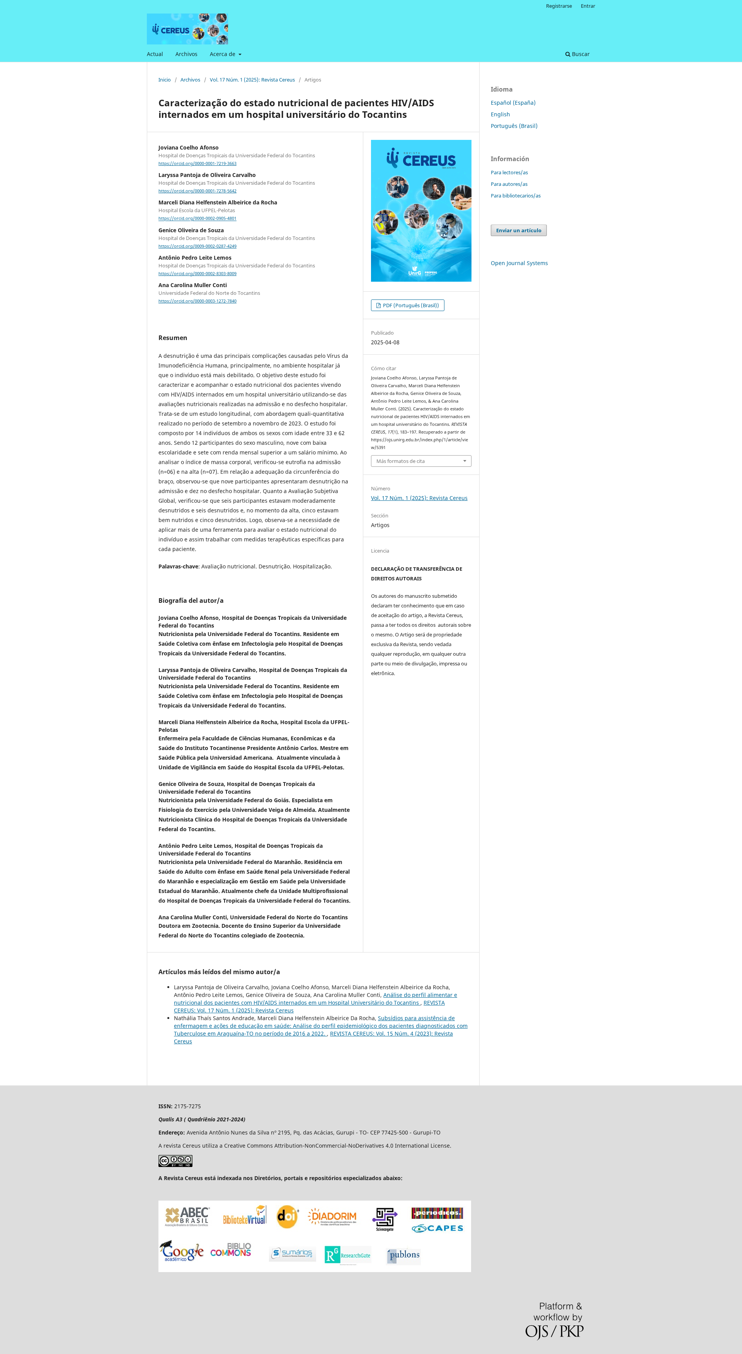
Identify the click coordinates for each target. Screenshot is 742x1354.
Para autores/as (509, 183)
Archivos (186, 54)
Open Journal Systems (519, 263)
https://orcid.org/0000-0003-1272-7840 (197, 301)
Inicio (164, 79)
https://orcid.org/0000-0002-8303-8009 (197, 273)
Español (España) (513, 102)
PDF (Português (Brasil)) (410, 305)
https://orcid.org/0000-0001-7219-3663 (197, 163)
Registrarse (559, 5)
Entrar (588, 5)
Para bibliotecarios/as (516, 195)
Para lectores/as (509, 172)
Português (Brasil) (514, 125)
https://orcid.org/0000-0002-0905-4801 (197, 218)
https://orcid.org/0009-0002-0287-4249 (197, 246)
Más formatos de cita (400, 461)
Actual (155, 54)
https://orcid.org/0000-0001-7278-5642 (197, 191)
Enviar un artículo (518, 230)
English (500, 114)
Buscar (580, 54)
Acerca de (223, 54)
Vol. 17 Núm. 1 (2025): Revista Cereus (252, 79)
